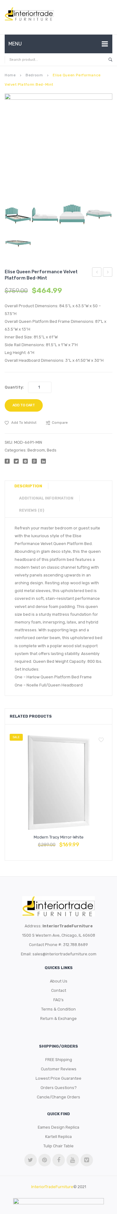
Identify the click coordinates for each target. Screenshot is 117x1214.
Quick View (73, 841)
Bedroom (34, 75)
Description (28, 486)
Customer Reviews (58, 1069)
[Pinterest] (25, 461)
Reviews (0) (31, 510)
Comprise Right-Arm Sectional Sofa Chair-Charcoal (96, 273)
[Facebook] (7, 461)
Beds (51, 450)
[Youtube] (72, 1160)
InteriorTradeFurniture (52, 1186)
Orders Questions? (59, 1087)
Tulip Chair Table (58, 1146)
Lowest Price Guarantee (58, 1078)
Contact (58, 990)
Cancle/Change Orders (58, 1097)
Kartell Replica (58, 1136)
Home (10, 75)
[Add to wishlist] (101, 740)
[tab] (30, 486)
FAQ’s (58, 999)
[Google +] (34, 461)
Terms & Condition (58, 1009)
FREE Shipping (58, 1059)
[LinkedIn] (43, 461)
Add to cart (23, 405)
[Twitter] (16, 461)
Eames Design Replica (58, 1127)
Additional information (46, 498)
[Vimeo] (86, 1160)
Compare (58, 841)
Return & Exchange (58, 1018)
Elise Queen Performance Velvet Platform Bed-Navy (107, 273)
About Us (58, 981)
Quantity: (14, 387)
